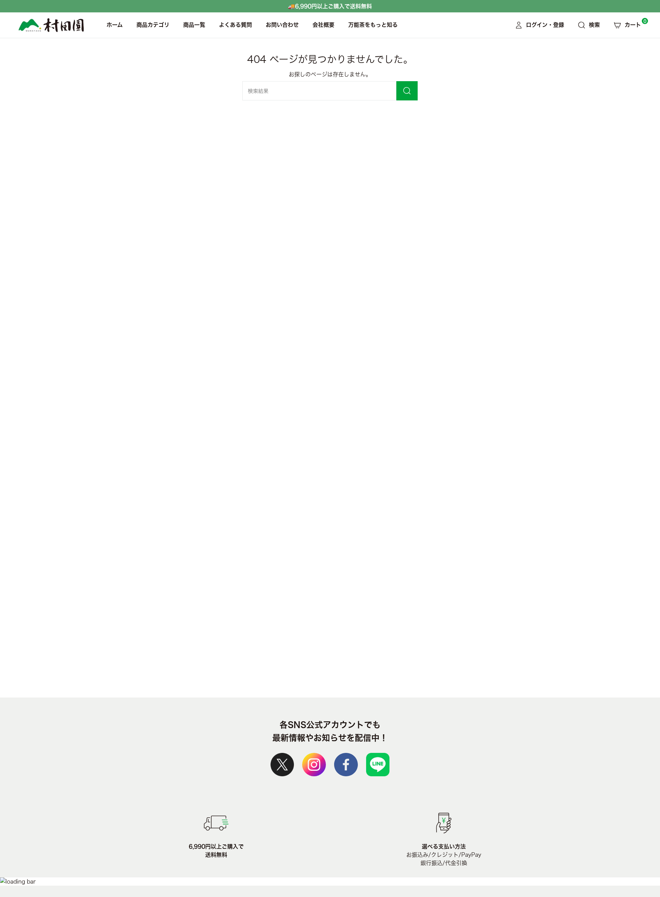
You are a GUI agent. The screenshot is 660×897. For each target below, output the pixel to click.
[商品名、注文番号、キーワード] (407, 90)
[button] (153, 25)
